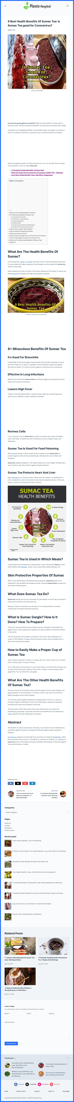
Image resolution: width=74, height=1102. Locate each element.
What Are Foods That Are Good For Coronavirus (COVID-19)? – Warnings (37, 173)
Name (7, 1013)
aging (10, 693)
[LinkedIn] (32, 783)
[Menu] (67, 6)
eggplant (24, 567)
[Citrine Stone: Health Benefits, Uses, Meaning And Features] (41, 1074)
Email (29, 1013)
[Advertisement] (37, 107)
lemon (30, 262)
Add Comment (10, 1022)
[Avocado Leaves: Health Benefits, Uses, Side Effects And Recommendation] (7, 1065)
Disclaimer (8, 828)
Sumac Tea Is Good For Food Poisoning (24, 225)
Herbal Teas (11, 30)
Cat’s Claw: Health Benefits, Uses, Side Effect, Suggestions (32, 175)
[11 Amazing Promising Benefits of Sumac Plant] (41, 1065)
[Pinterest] (25, 783)
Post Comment (11, 1043)
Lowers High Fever (18, 221)
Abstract (13, 242)
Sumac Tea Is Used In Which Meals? (21, 229)
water (28, 639)
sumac (22, 262)
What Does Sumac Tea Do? (18, 233)
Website (51, 1013)
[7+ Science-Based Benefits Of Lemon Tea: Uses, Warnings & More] (20, 946)
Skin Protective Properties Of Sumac (21, 231)
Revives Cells (17, 223)
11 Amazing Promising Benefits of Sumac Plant (27, 170)
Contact (7, 825)
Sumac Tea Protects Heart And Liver (23, 227)
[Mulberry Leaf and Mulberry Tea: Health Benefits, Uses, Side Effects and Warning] (7, 1074)
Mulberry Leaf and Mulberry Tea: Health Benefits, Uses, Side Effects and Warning (23, 1074)
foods (15, 274)
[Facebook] (11, 783)
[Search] (5, 6)
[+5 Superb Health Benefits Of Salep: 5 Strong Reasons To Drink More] (20, 976)
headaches (57, 737)
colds (9, 714)
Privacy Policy (9, 830)
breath (32, 730)
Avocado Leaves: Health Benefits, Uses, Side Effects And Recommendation (23, 1065)
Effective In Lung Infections (21, 219)
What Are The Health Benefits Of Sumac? (22, 212)
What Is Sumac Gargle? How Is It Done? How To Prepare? (28, 235)
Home (6, 1091)
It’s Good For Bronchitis (19, 217)
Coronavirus (12, 737)
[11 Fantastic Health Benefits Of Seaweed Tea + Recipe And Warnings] (53, 946)
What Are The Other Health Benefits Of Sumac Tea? (26, 240)
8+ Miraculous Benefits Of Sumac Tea (22, 215)
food (13, 453)
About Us (8, 823)
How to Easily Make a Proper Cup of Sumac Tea (25, 238)
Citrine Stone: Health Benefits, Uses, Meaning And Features (56, 1074)
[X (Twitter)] (18, 783)
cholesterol (15, 477)
